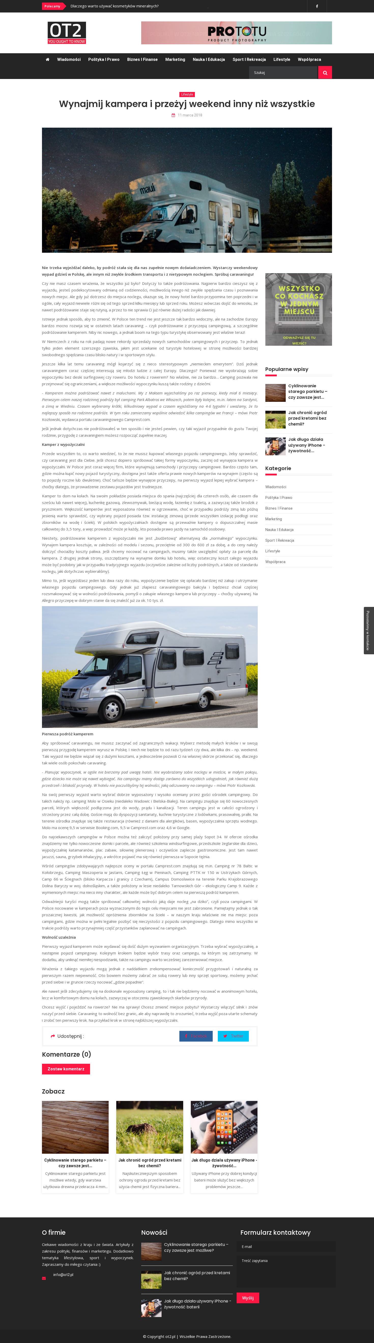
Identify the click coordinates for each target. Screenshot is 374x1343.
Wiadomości (69, 59)
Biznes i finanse (142, 59)
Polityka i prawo (104, 59)
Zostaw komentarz (66, 1069)
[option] (141, 6)
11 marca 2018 (190, 115)
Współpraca (309, 59)
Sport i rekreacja (249, 59)
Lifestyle (282, 59)
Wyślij (248, 1298)
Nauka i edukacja (209, 59)
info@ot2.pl (63, 1274)
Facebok (199, 1036)
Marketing (175, 59)
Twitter (237, 1036)
